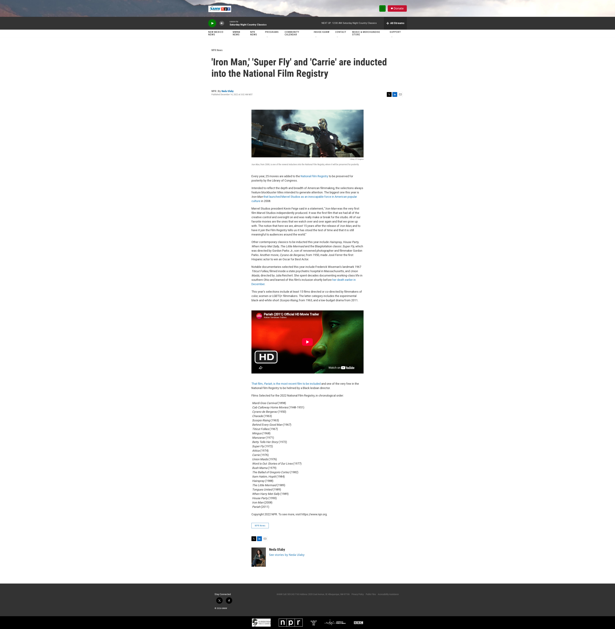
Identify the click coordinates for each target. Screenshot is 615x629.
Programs (272, 32)
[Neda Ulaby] (258, 557)
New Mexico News (215, 33)
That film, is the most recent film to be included (286, 383)
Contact (340, 32)
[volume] (222, 23)
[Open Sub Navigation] (267, 37)
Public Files (371, 594)
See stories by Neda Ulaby (286, 555)
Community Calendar (292, 33)
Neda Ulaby (227, 91)
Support (395, 32)
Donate (399, 8)
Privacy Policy (358, 594)
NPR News (253, 33)
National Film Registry (314, 176)
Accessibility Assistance (388, 594)
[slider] (226, 23)
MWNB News (236, 33)
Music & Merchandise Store (366, 33)
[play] (212, 23)
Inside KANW (321, 32)
